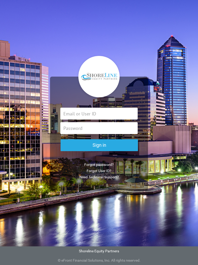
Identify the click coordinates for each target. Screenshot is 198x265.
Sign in (99, 145)
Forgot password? (99, 165)
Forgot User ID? (99, 171)
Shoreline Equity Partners (99, 251)
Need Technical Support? (99, 177)
